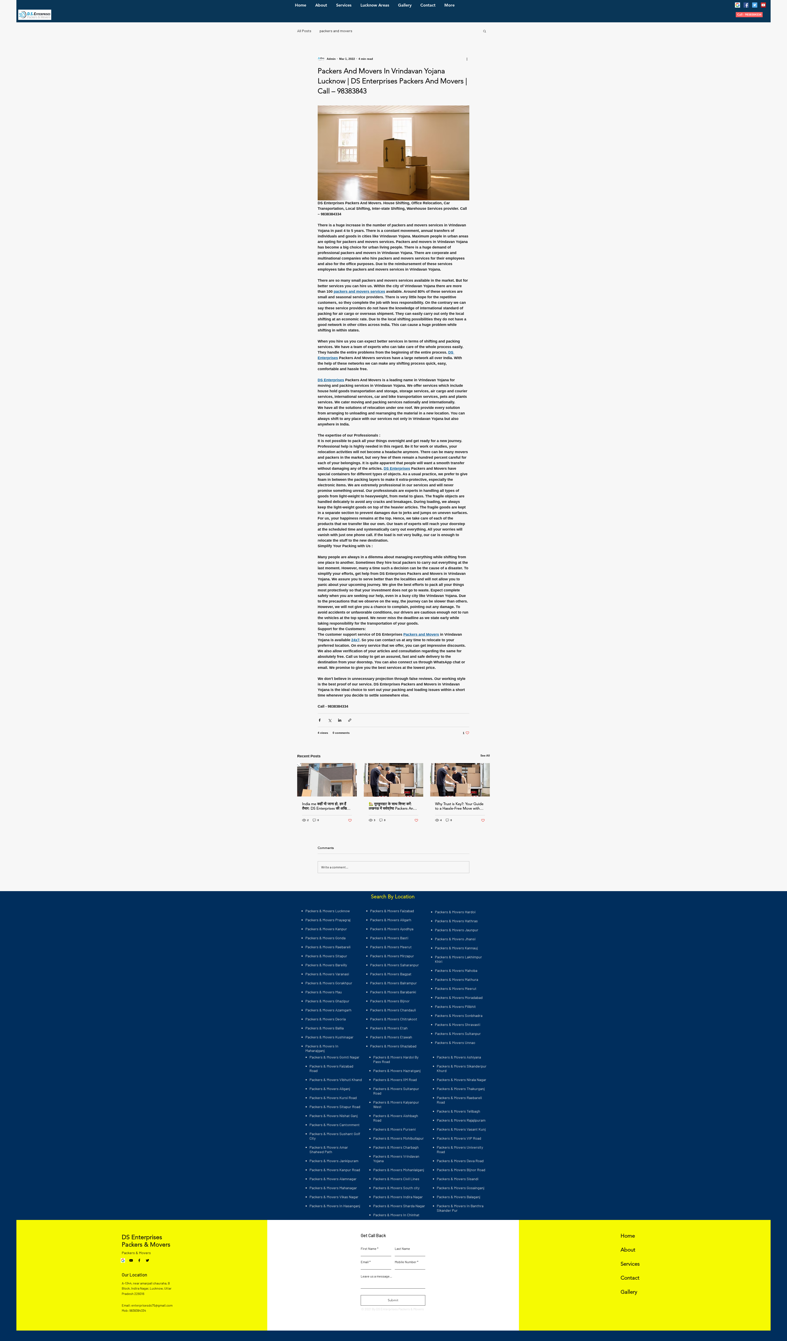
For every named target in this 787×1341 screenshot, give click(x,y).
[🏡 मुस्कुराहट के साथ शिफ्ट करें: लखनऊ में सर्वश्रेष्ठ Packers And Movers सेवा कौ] (393, 780)
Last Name (402, 1248)
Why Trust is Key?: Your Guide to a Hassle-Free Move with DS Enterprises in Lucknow (459, 806)
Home (628, 1236)
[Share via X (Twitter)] (330, 720)
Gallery (629, 1292)
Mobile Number (405, 1262)
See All (485, 755)
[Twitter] (754, 5)
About (628, 1250)
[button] (749, 14)
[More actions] (466, 58)
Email (365, 1262)
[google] (737, 5)
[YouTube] (763, 5)
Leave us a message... (376, 1276)
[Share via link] (350, 720)
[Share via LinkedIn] (340, 720)
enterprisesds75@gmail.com (152, 1305)
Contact (630, 1278)
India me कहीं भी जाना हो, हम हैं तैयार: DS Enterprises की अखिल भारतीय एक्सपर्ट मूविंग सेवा (325, 806)
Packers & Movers (136, 1252)
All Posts (304, 30)
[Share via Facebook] (320, 720)
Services (630, 1264)
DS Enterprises (142, 1237)
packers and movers (336, 30)
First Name (368, 1248)
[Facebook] (746, 5)
